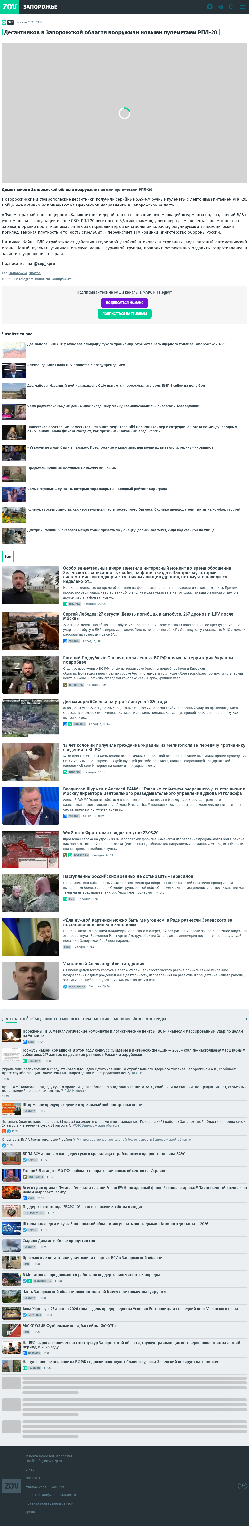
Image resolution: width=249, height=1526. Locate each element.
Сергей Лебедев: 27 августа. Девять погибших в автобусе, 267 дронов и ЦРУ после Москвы (148, 616)
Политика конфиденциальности (50, 1495)
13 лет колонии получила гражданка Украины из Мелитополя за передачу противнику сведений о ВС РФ (154, 747)
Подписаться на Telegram (124, 314)
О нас (29, 1469)
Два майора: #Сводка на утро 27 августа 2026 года (115, 701)
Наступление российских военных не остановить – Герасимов (128, 876)
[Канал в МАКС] (210, 7)
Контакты (32, 1478)
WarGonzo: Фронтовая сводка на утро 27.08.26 (111, 832)
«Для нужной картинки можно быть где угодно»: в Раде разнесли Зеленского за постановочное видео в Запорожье (147, 922)
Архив (30, 1512)
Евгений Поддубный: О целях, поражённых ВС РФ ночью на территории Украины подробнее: (148, 660)
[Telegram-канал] (221, 7)
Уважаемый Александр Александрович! (104, 964)
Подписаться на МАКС (124, 303)
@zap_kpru (44, 263)
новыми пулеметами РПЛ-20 (125, 189)
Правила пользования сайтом (49, 1503)
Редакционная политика (44, 1486)
